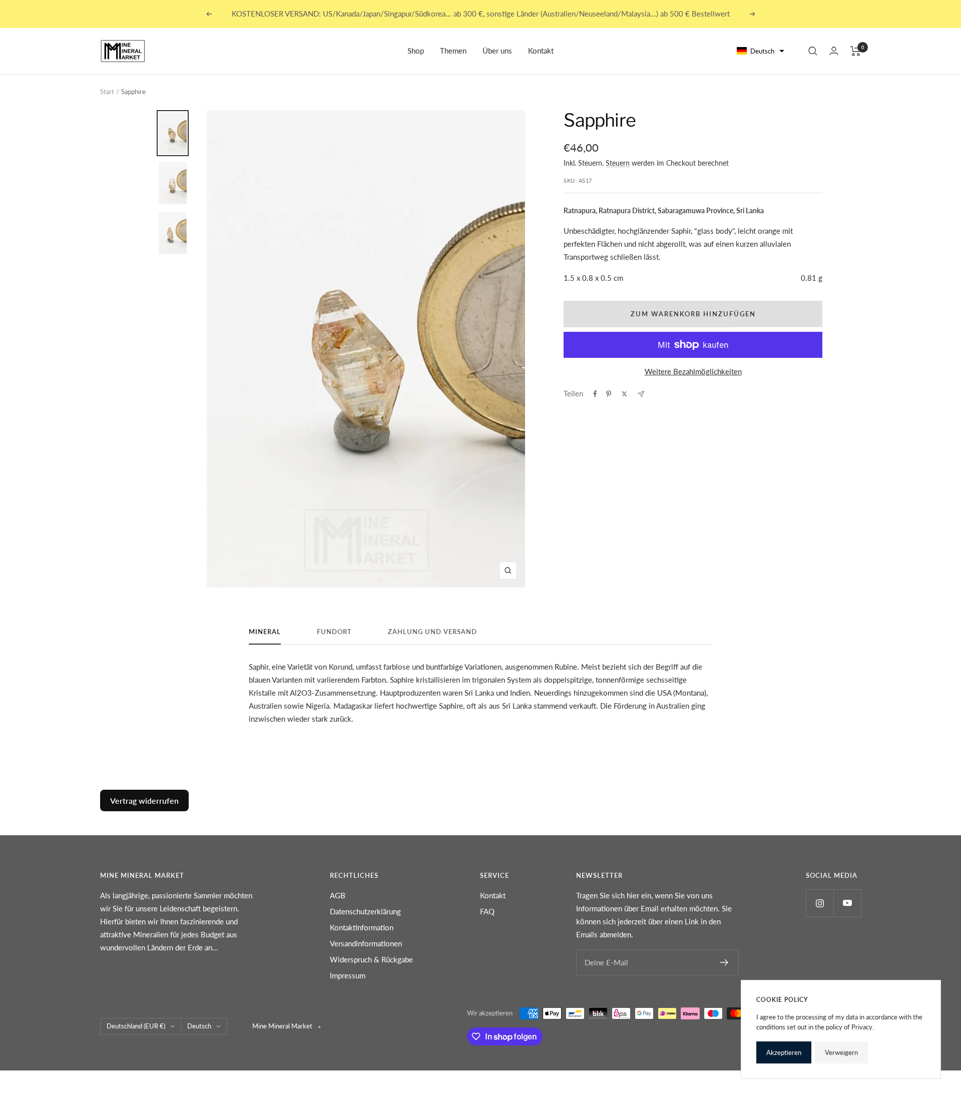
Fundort (334, 632)
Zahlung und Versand (432, 632)
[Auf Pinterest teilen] (608, 393)
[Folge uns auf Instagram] (819, 903)
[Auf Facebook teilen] (595, 393)
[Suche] (812, 51)
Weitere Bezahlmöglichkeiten (693, 371)
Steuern (618, 163)
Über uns (497, 50)
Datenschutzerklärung (365, 911)
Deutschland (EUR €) (136, 1026)
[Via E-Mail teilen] (641, 394)
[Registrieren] (724, 962)
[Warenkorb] (855, 51)
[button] (761, 51)
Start (107, 92)
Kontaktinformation (361, 927)
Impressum (347, 975)
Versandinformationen (366, 943)
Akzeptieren (783, 1052)
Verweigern (841, 1052)
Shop (415, 50)
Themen (453, 50)
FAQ (487, 911)
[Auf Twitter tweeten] (624, 393)
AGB (337, 895)
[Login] (833, 51)
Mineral (265, 632)
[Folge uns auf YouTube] (847, 903)
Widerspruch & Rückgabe (371, 959)
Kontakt (541, 50)
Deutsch (199, 1026)
